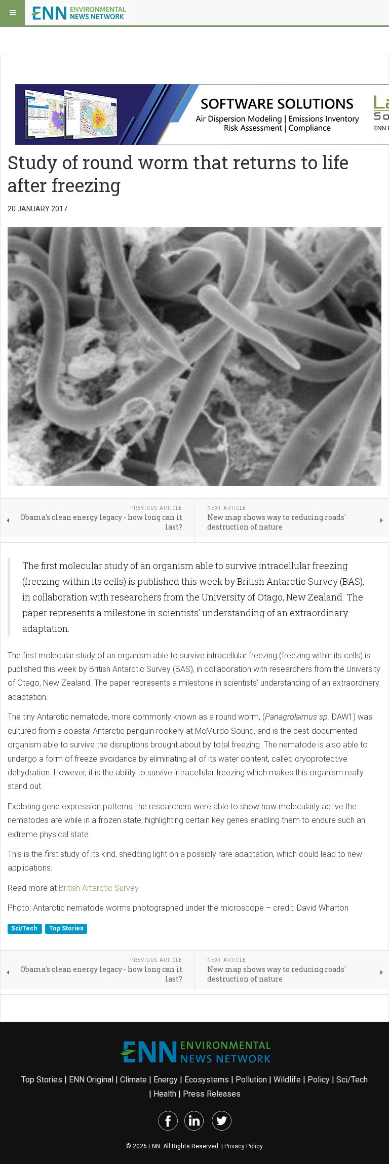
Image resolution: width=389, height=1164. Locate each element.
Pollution (251, 1079)
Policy (318, 1079)
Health (164, 1094)
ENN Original (91, 1079)
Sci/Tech (24, 928)
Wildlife (287, 1079)
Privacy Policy (243, 1146)
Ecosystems (206, 1079)
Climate (133, 1079)
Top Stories (66, 928)
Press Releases (212, 1094)
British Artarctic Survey (99, 888)
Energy (165, 1079)
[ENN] (80, 12)
